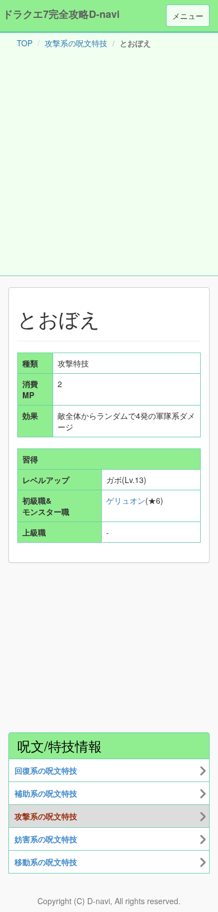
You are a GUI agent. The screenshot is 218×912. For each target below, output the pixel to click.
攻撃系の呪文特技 (76, 43)
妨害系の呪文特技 (46, 839)
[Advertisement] (109, 164)
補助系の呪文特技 (46, 793)
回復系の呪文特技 (46, 770)
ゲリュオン (125, 500)
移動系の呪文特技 (46, 861)
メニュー (187, 15)
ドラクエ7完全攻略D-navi (61, 14)
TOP (24, 43)
